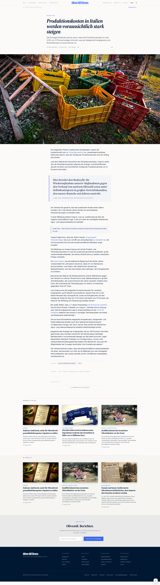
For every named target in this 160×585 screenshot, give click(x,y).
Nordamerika (106, 485)
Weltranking (123, 559)
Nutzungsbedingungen (121, 575)
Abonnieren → (132, 7)
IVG (80, 363)
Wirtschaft (43, 2)
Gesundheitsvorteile (106, 559)
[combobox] (75, 7)
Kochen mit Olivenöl (106, 562)
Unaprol (87, 371)
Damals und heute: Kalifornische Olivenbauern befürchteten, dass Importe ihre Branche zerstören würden (118, 490)
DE (133, 2)
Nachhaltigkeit (85, 564)
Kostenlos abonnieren (93, 538)
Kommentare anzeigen (81, 387)
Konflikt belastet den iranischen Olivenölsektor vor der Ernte (114, 431)
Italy (60, 371)
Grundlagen (107, 2)
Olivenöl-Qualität (105, 556)
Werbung (102, 575)
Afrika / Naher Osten (108, 428)
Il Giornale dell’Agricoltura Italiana (66, 363)
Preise (65, 371)
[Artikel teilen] (111, 47)
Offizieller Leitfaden (125, 562)
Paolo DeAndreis (53, 47)
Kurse (125, 2)
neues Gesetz (59, 261)
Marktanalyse (124, 556)
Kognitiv (64, 564)
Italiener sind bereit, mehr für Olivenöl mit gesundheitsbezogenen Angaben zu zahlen (40, 431)
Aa (78, 47)
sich (70, 305)
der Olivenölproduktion (75, 152)
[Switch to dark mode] (136, 2)
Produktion (53, 2)
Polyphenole (65, 556)
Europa (25, 428)
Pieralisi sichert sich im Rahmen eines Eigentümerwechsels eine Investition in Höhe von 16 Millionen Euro (78, 433)
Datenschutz (110, 575)
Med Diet (64, 559)
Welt (24, 2)
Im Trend (80, 371)
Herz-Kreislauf (66, 562)
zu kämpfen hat (100, 240)
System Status (133, 575)
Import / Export (85, 562)
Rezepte (116, 2)
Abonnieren (94, 575)
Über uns (86, 575)
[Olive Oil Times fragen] (156, 581)
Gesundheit (33, 2)
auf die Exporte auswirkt (96, 305)
